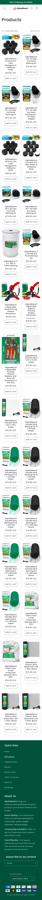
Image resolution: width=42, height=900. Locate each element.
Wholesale (8, 787)
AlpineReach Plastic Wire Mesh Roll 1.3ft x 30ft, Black (11, 717)
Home (6, 751)
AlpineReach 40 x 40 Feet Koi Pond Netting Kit (31, 209)
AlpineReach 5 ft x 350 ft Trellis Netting (11, 263)
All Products (9, 757)
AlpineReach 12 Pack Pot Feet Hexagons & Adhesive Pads (11, 64)
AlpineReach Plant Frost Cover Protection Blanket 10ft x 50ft (10, 671)
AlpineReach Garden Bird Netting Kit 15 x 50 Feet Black (31, 474)
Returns (7, 767)
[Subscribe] (34, 863)
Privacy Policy (10, 772)
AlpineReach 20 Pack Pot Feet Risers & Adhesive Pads (31, 164)
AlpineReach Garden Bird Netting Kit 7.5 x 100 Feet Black (31, 522)
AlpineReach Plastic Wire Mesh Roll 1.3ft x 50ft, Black (31, 717)
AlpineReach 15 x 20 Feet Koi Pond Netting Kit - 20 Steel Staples (31, 113)
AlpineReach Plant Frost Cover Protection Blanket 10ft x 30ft (31, 618)
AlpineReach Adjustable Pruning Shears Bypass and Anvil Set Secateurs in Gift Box (11, 375)
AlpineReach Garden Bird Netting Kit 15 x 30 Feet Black (31, 426)
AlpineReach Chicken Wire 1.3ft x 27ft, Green (10, 423)
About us (8, 782)
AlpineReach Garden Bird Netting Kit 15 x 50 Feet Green (10, 522)
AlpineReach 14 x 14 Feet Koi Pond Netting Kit (31, 60)
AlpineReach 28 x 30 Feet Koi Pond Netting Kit (11, 210)
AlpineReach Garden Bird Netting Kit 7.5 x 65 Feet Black (31, 571)
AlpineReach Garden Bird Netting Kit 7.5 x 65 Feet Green (11, 619)
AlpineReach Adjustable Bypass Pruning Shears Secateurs (31, 309)
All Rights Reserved (28, 895)
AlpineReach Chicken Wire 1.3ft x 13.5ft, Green (31, 359)
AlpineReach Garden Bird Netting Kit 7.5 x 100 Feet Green (10, 571)
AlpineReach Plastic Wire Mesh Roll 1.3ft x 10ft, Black (31, 665)
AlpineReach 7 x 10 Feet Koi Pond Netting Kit (31, 254)
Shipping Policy (10, 762)
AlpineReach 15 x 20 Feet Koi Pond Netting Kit (11, 111)
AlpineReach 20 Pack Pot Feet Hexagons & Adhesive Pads (11, 164)
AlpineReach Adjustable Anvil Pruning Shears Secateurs (10, 309)
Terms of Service (11, 777)
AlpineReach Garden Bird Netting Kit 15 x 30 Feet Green (10, 474)
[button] (4, 8)
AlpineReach (17, 895)
